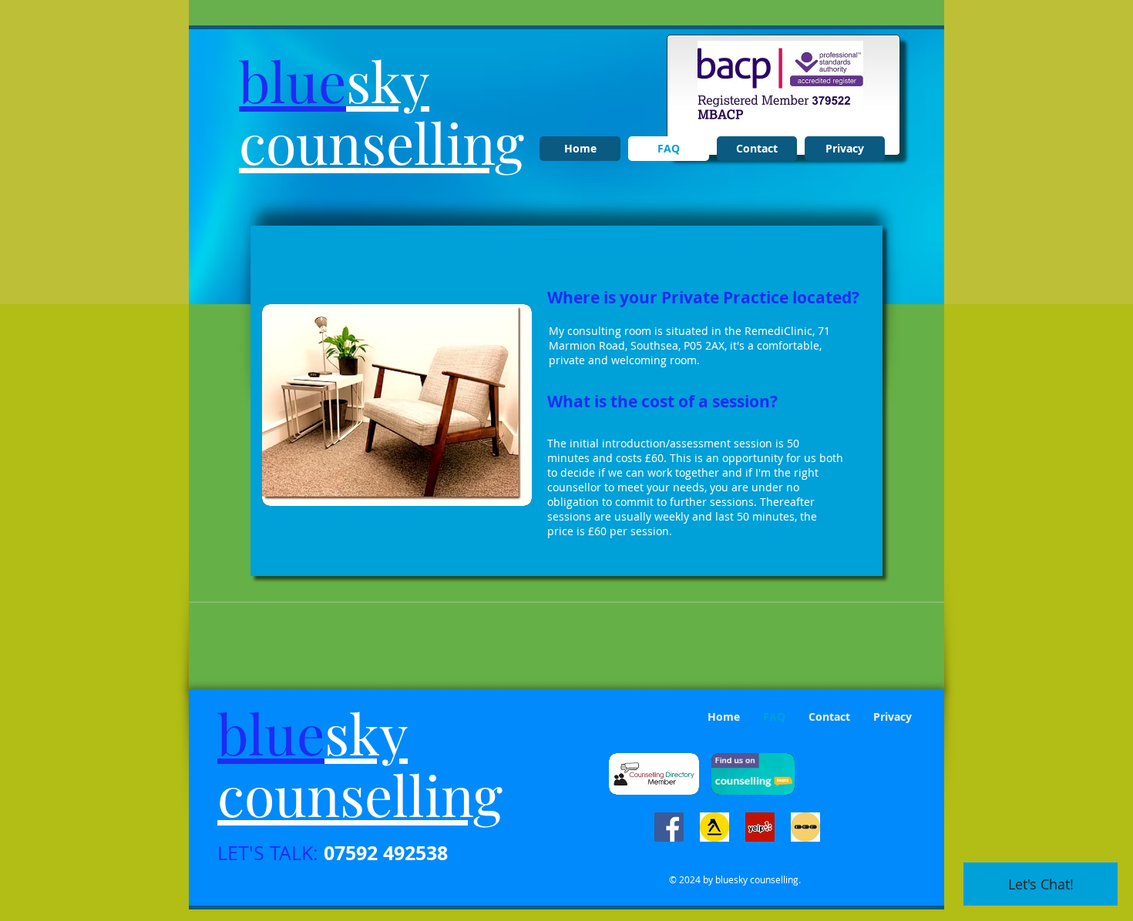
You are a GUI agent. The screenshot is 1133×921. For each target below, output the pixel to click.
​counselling (381, 142)
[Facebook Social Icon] (669, 827)
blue (292, 80)
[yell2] (714, 827)
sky (387, 80)
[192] (805, 827)
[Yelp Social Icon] (760, 827)
